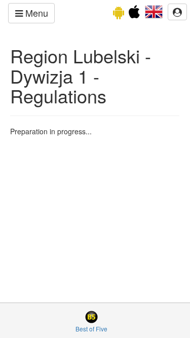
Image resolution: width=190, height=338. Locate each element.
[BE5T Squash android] (118, 14)
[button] (154, 11)
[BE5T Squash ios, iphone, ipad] (134, 14)
